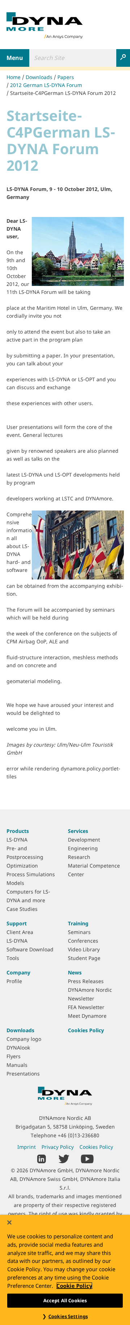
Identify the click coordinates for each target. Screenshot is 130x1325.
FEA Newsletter (86, 1007)
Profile (14, 981)
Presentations (23, 1073)
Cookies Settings (68, 1316)
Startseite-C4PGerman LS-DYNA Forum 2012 (63, 93)
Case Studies (22, 908)
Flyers (13, 1056)
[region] (65, 1270)
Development (84, 839)
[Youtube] (87, 1158)
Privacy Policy (58, 1146)
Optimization (22, 865)
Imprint (26, 1146)
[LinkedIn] (41, 1158)
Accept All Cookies (65, 1300)
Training (78, 923)
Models (15, 882)
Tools (12, 958)
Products (17, 830)
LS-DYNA (16, 839)
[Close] (9, 1222)
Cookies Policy (86, 1030)
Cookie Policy (74, 1285)
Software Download (29, 949)
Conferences (83, 940)
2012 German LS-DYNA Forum (46, 85)
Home (13, 77)
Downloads (39, 77)
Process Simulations (30, 874)
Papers (65, 77)
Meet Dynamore (87, 1015)
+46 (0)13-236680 (78, 1135)
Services (78, 830)
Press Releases (86, 981)
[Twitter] (63, 1158)
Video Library (84, 949)
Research (79, 856)
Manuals (16, 1064)
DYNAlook (18, 1047)
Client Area (19, 932)
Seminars (79, 932)
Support (16, 923)
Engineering (83, 848)
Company (18, 972)
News (75, 972)
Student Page (84, 958)
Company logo (23, 1038)
